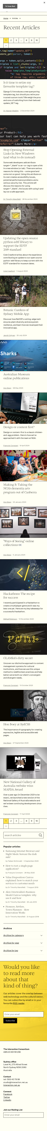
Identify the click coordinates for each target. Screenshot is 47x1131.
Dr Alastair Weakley (11, 111)
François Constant (10, 445)
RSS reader (18, 1003)
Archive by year (11, 942)
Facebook (7, 1094)
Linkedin (7, 1100)
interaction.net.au (11, 1085)
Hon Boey (7, 388)
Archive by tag (10, 950)
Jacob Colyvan (9, 335)
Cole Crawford (9, 271)
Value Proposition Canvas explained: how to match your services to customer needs (22, 880)
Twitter (6, 1097)
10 (37, 40)
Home (5, 18)
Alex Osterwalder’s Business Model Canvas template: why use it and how (21, 895)
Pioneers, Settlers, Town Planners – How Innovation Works (17, 910)
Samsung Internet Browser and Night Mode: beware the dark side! (22, 854)
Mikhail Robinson (10, 619)
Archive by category (13, 935)
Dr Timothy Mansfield (12, 199)
